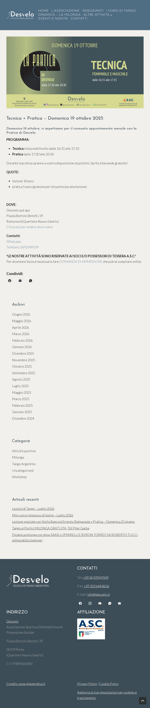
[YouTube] (100, 603)
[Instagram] (90, 603)
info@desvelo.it (98, 594)
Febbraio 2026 (22, 340)
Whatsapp (13, 241)
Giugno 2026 (21, 314)
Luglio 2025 (20, 386)
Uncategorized (22, 470)
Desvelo (12, 621)
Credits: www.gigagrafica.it (25, 684)
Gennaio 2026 (22, 347)
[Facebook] (9, 280)
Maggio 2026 (21, 321)
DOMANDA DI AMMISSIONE (80, 261)
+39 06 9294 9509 (95, 577)
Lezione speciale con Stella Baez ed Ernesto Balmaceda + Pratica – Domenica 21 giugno (73, 522)
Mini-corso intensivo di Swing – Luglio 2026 (42, 515)
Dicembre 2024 (23, 418)
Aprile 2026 (20, 327)
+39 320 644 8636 (96, 586)
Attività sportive (24, 451)
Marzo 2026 (20, 334)
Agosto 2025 (21, 379)
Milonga (18, 457)
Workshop (19, 477)
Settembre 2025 (23, 373)
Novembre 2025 (23, 360)
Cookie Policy (109, 684)
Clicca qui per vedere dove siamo (29, 227)
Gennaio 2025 (22, 412)
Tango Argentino (24, 464)
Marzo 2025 (20, 399)
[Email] (119, 603)
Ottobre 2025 (22, 366)
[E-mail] (20, 280)
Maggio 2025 (21, 392)
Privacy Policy (87, 684)
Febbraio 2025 (22, 405)
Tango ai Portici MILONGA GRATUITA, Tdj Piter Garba (50, 528)
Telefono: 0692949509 (22, 247)
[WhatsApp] (30, 280)
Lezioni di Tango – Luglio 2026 (33, 509)
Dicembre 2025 (23, 353)
